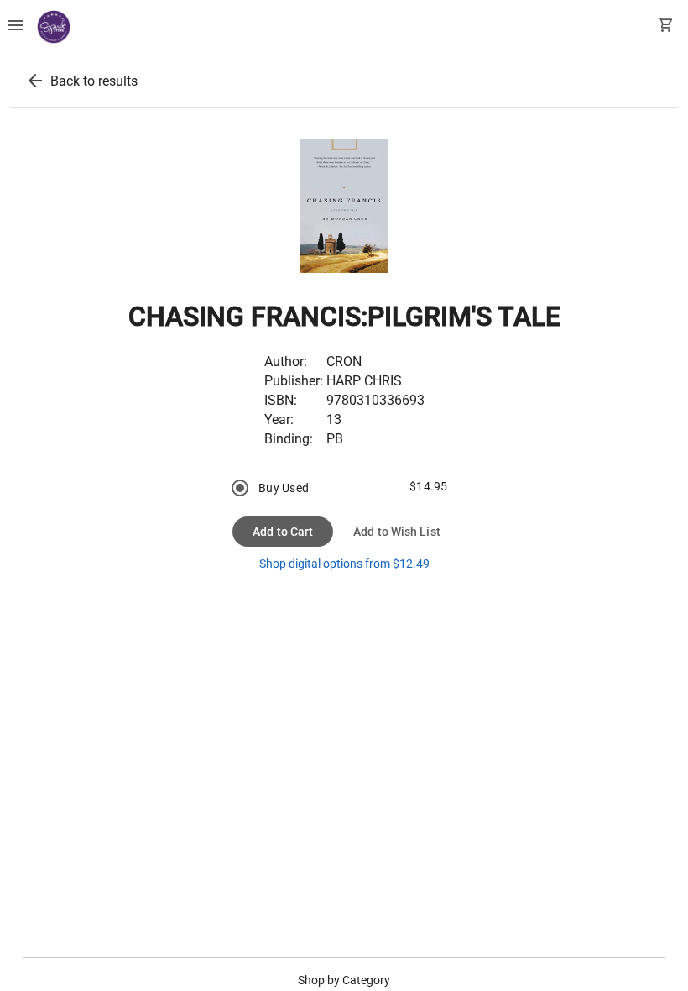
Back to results (94, 81)
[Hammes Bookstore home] (53, 27)
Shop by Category (344, 980)
